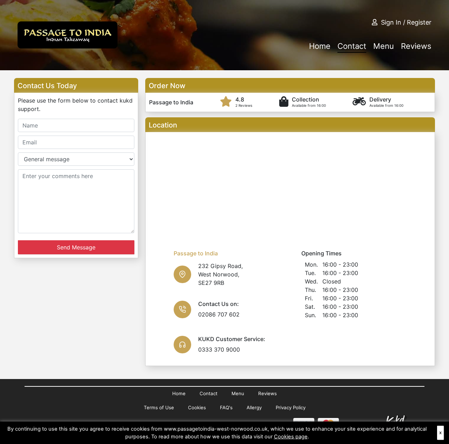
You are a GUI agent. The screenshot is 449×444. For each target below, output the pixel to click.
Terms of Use (159, 407)
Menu (383, 46)
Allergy (254, 407)
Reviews (416, 46)
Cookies (197, 407)
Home (319, 46)
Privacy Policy (291, 407)
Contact (351, 46)
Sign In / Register (406, 22)
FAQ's (226, 407)
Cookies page (291, 436)
